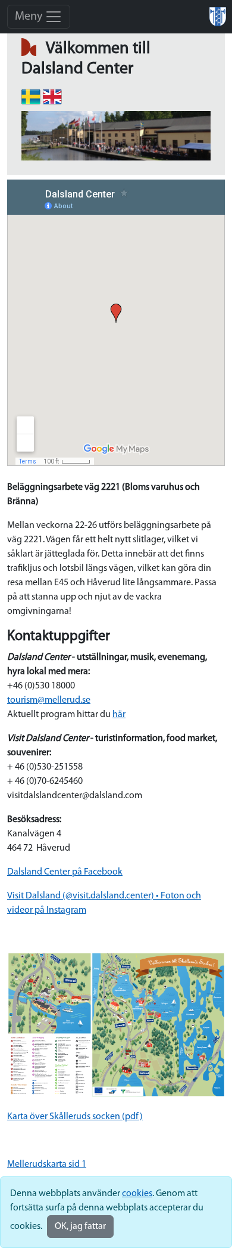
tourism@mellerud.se (48, 700)
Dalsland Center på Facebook (65, 872)
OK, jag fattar (80, 1226)
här (119, 714)
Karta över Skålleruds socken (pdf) (75, 1117)
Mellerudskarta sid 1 (46, 1164)
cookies (137, 1193)
